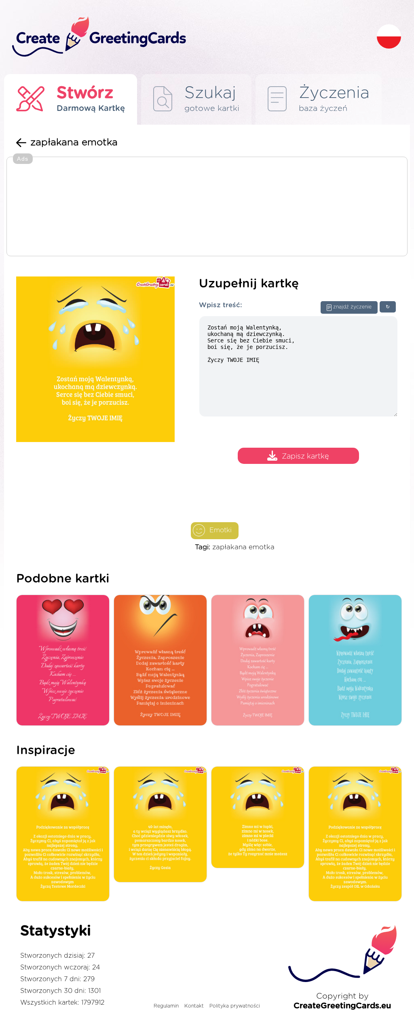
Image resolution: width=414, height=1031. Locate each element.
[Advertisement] (207, 207)
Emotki (220, 530)
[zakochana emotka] (65, 661)
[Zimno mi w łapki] (259, 817)
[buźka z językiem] (357, 661)
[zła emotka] (162, 661)
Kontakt (194, 1005)
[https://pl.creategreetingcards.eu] (188, 37)
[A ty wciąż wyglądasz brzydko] (162, 825)
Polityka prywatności (234, 1005)
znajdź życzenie (352, 306)
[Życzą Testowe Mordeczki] (65, 834)
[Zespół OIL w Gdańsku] (357, 834)
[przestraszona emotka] (259, 661)
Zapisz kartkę (305, 457)
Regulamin (166, 1005)
